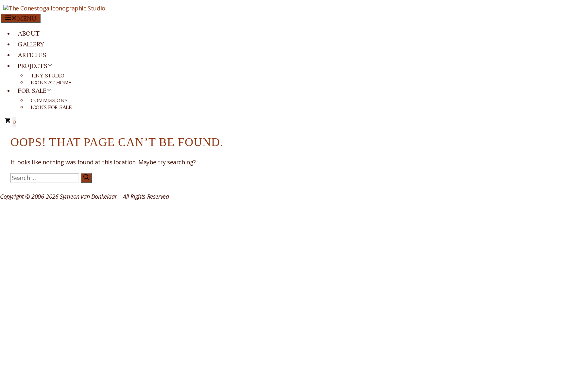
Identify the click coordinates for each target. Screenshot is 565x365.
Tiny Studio (47, 76)
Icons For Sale (51, 107)
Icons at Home (51, 82)
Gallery (31, 45)
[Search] (86, 178)
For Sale (32, 91)
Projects (32, 66)
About (29, 34)
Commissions (49, 100)
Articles (32, 55)
